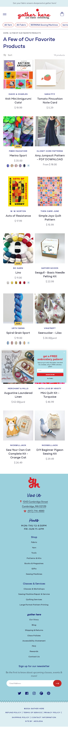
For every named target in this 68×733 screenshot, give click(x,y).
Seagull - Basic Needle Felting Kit (50, 274)
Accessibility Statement (34, 641)
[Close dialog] (64, 352)
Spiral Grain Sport (18, 333)
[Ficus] (20, 343)
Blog (34, 625)
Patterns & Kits (34, 558)
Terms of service (32, 713)
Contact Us (34, 657)
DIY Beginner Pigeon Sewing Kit (49, 452)
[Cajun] (12, 166)
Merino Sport (18, 155)
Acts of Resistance (18, 216)
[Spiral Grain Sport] (28, 343)
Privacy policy (52, 713)
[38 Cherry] (20, 283)
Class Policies (34, 636)
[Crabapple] (12, 343)
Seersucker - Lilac (50, 333)
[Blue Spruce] (7, 343)
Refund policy (13, 713)
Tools (34, 553)
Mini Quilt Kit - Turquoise (49, 395)
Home (5, 33)
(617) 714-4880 (36, 510)
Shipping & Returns (34, 630)
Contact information (43, 717)
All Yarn (8, 24)
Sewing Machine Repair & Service (34, 594)
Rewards (34, 651)
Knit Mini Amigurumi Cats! (18, 101)
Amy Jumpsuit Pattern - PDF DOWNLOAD (50, 157)
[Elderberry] (16, 343)
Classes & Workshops (34, 589)
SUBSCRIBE (50, 375)
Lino (18, 272)
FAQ (34, 646)
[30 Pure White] (7, 283)
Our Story (34, 620)
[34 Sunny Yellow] (12, 283)
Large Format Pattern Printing (34, 605)
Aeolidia (38, 721)
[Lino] (28, 283)
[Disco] (20, 166)
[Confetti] (16, 166)
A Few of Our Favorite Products (25, 33)
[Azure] (7, 166)
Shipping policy (20, 717)
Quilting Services (34, 600)
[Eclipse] (24, 166)
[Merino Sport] (28, 166)
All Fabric (21, 24)
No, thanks (50, 378)
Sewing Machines (34, 574)
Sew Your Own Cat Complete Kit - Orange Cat (18, 454)
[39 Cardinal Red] (24, 283)
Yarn (34, 548)
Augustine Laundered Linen (18, 395)
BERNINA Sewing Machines (44, 24)
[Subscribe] (57, 683)
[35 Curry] (16, 283)
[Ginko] (24, 343)
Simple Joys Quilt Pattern (50, 218)
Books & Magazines (34, 563)
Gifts (34, 569)
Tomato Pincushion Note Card (50, 101)
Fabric (34, 542)
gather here (37, 709)
